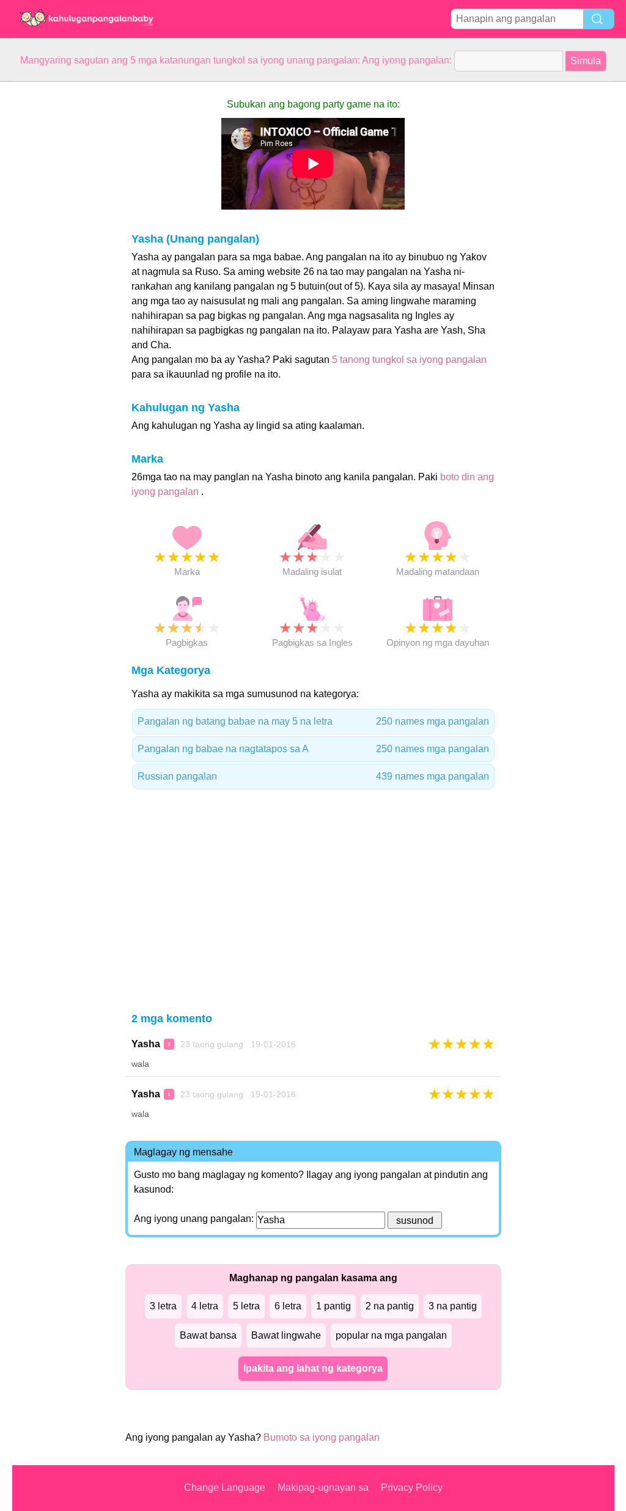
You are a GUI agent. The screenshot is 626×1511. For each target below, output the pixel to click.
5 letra (246, 1306)
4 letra (204, 1306)
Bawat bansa (208, 1335)
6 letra (287, 1306)
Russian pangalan (313, 776)
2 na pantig (390, 1306)
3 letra (163, 1306)
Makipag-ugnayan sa (323, 1487)
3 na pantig (453, 1306)
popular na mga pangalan (391, 1335)
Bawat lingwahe (286, 1335)
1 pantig (333, 1306)
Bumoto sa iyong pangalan (321, 1437)
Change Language (224, 1487)
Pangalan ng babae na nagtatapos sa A (313, 749)
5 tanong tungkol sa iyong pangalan (409, 359)
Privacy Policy (412, 1487)
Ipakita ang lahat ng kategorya (313, 1368)
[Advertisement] (61, 265)
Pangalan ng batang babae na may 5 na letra (313, 721)
